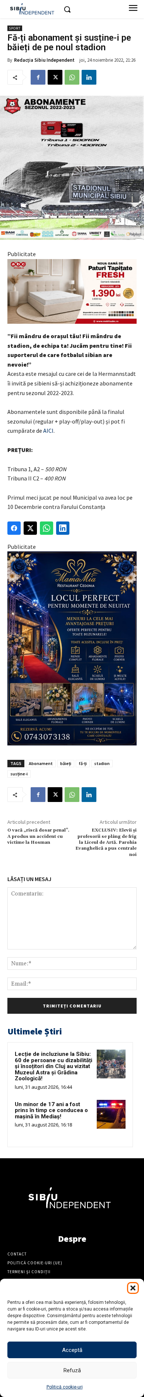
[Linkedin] (89, 77)
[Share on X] (30, 528)
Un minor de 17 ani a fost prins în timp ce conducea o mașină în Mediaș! (51, 1110)
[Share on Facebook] (14, 528)
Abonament (41, 763)
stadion (102, 763)
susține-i (19, 773)
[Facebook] (38, 77)
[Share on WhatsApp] (46, 528)
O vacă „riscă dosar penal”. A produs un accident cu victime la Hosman (38, 836)
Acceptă (72, 1350)
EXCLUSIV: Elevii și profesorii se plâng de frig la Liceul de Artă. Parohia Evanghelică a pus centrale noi (106, 842)
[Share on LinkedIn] (62, 528)
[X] (55, 77)
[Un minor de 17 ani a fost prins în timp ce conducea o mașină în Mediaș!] (111, 1114)
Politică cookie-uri (65, 1387)
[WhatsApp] (72, 77)
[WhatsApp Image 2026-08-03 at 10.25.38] (72, 291)
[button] (133, 1288)
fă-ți (83, 763)
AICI (48, 430)
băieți (65, 763)
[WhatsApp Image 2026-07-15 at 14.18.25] (72, 648)
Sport (15, 28)
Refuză (72, 1370)
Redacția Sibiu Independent (44, 60)
